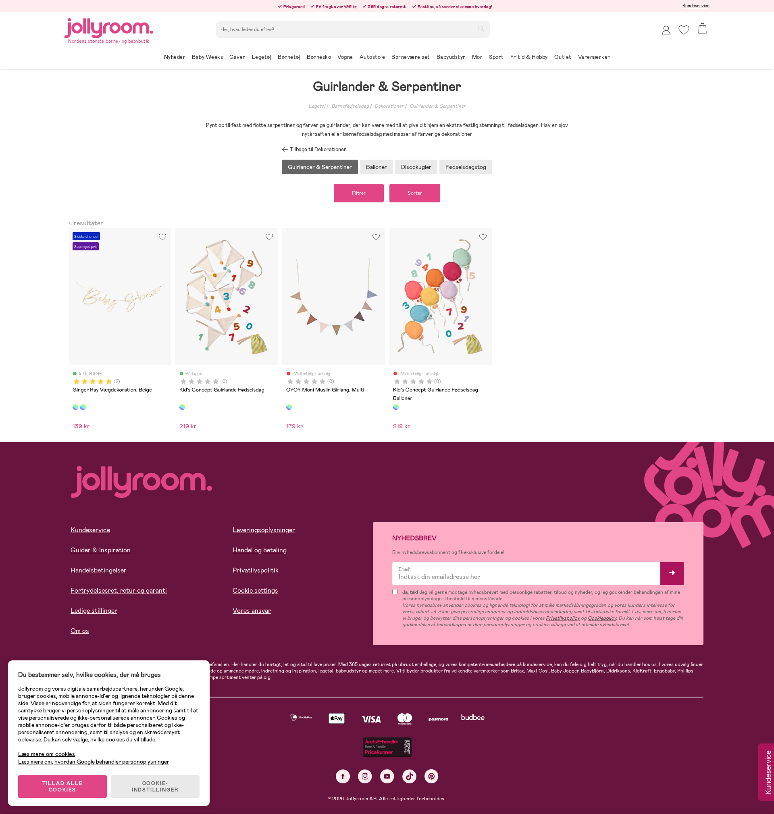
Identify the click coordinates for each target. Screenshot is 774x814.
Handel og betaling (260, 550)
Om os (80, 631)
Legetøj (316, 106)
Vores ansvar (252, 610)
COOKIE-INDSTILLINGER (155, 786)
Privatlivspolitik (256, 570)
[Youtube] (387, 776)
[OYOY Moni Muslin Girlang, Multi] (289, 407)
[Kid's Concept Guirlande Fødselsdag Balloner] (396, 407)
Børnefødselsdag (350, 106)
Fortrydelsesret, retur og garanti (119, 590)
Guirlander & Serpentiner (438, 106)
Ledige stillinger (94, 610)
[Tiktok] (409, 776)
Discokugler (416, 167)
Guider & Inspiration (101, 550)
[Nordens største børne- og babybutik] (108, 27)
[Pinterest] (431, 776)
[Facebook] (343, 776)
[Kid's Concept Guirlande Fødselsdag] (182, 407)
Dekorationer (389, 106)
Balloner (376, 167)
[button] (684, 30)
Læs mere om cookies (46, 754)
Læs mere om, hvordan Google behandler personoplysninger (93, 761)
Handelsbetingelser (99, 570)
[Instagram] (365, 776)
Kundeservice (696, 5)
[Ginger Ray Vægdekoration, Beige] (75, 407)
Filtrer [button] (359, 193)
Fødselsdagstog (465, 167)
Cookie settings (255, 590)
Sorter (415, 193)
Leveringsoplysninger (264, 530)
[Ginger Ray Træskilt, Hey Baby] (82, 407)
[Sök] (481, 29)
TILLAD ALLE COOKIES (62, 786)
